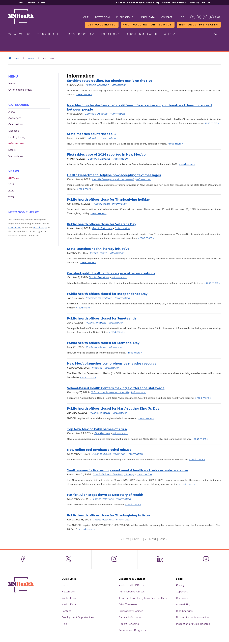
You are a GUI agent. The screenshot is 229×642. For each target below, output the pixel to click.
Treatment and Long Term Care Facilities (142, 598)
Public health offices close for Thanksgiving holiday (108, 199)
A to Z (169, 34)
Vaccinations (15, 156)
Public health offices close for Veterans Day (101, 224)
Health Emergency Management (113, 179)
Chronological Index (20, 89)
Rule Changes (184, 611)
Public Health (101, 203)
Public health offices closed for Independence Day (107, 294)
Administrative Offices (132, 591)
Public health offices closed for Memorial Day (103, 343)
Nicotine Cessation (97, 84)
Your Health (49, 34)
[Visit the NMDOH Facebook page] (193, 17)
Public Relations (102, 228)
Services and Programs (132, 630)
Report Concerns (129, 623)
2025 (11, 190)
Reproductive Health (198, 24)
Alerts (11, 111)
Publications (124, 17)
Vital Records (102, 433)
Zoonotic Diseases (96, 113)
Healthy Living (16, 137)
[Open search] (216, 34)
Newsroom (102, 17)
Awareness (14, 118)
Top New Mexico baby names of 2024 (97, 429)
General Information (130, 617)
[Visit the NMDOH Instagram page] (205, 17)
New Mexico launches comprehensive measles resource (112, 363)
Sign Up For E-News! (174, 2)
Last (162, 539)
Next (152, 539)
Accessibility (183, 604)
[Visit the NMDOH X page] (199, 17)
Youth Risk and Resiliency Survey (113, 474)
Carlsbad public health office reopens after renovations (111, 273)
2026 (11, 184)
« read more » (84, 94)
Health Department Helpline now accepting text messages (114, 175)
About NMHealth (142, 34)
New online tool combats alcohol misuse (99, 450)
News (31, 58)
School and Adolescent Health (110, 392)
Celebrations (15, 124)
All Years (13, 178)
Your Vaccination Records (147, 24)
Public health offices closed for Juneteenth (101, 318)
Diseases (13, 130)
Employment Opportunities (78, 617)
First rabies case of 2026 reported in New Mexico (106, 154)
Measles (93, 138)
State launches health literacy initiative (98, 249)
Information (16, 143)
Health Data (147, 17)
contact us (14, 227)
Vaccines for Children (99, 298)
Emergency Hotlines (131, 611)
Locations (110, 34)
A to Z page (40, 227)
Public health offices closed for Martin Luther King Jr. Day (113, 408)
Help (182, 17)
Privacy (180, 585)
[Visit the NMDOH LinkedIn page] (211, 17)
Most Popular (81, 34)
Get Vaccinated (102, 24)
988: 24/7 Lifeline (200, 2)
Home (85, 17)
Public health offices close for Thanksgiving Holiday (108, 515)
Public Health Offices (131, 585)
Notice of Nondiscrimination (192, 617)
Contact (166, 17)
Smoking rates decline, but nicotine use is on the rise (109, 81)
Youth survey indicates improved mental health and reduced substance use (127, 470)
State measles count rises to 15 (91, 134)
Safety (12, 149)
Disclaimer (182, 598)
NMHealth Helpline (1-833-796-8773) (137, 2)
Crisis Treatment (128, 604)
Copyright (182, 591)
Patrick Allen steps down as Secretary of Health (105, 495)
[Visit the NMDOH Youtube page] (217, 17)
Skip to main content (31, 2)
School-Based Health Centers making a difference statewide (115, 388)
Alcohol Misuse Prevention (109, 453)
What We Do (19, 34)
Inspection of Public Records (193, 623)
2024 (11, 197)
